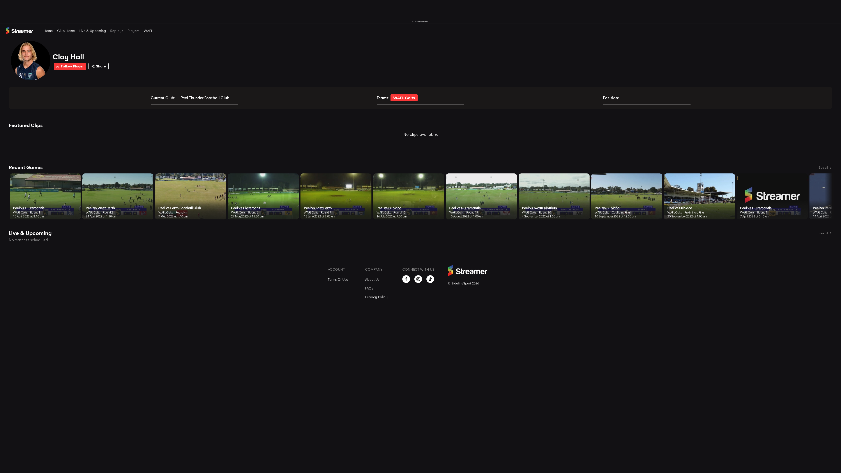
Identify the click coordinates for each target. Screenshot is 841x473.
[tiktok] (430, 279)
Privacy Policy (376, 297)
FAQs (369, 288)
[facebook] (406, 279)
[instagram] (418, 279)
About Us (372, 279)
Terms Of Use (338, 279)
